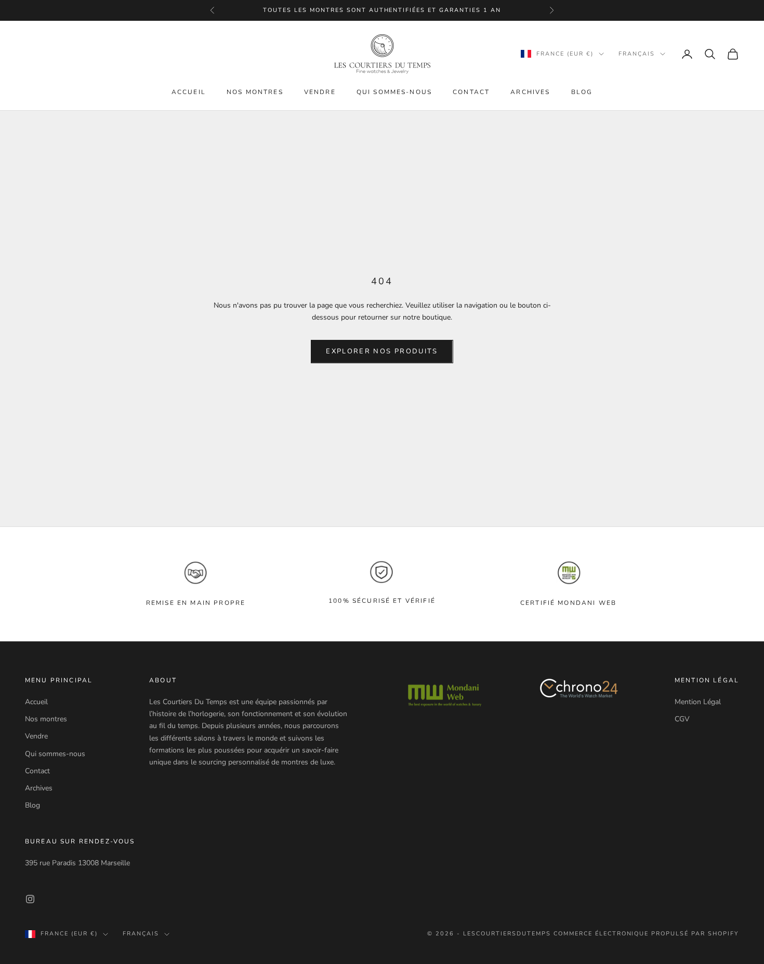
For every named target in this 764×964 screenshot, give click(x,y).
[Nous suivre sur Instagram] (30, 899)
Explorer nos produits (382, 351)
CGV (682, 719)
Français (636, 54)
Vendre (320, 92)
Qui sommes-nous (394, 92)
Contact (471, 92)
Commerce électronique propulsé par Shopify (646, 933)
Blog (582, 92)
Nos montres (255, 92)
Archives (530, 92)
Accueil (189, 92)
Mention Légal (698, 702)
